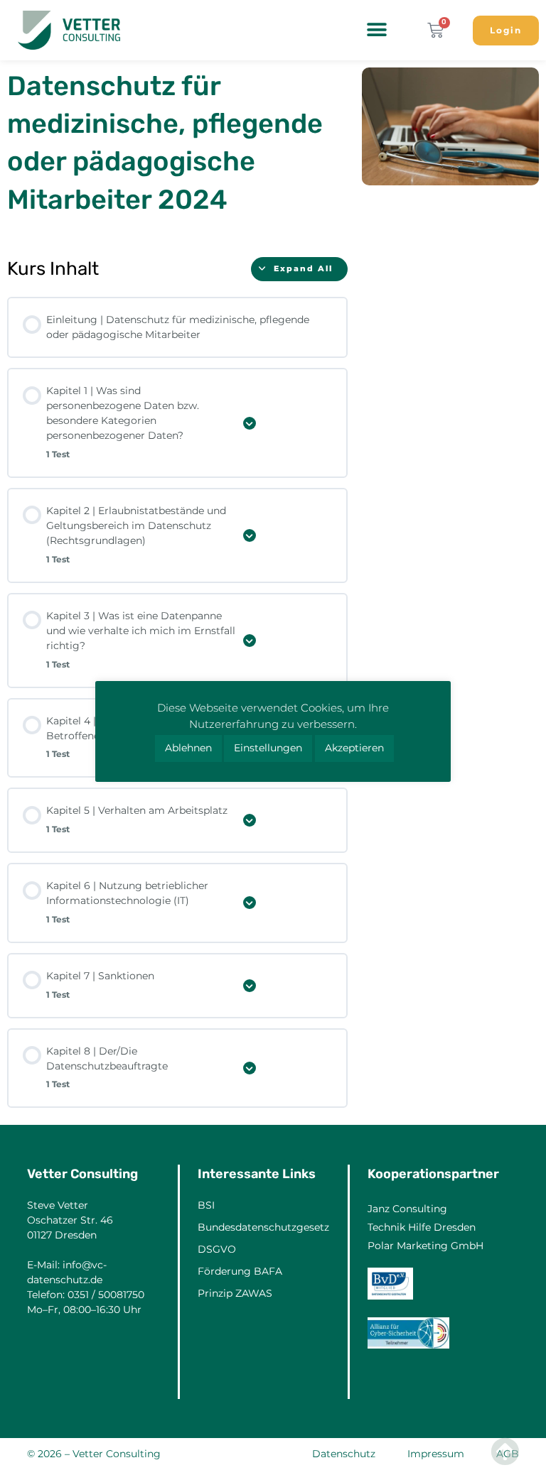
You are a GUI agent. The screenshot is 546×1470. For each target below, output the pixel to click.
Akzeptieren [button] (354, 747)
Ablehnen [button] (188, 747)
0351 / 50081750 (106, 1294)
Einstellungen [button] (268, 747)
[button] (376, 29)
